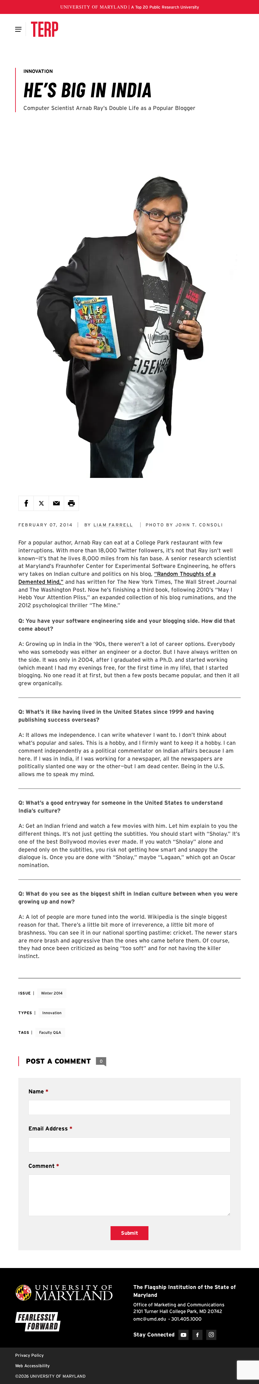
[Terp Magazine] (44, 29)
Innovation (52, 1012)
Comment (41, 1165)
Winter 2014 (52, 993)
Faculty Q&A (50, 1032)
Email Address (48, 1128)
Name (36, 1091)
